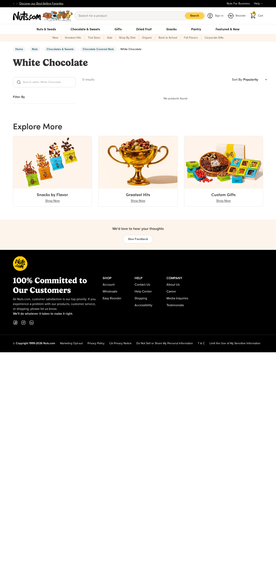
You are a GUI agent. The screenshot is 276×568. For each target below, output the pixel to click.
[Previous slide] (13, 3)
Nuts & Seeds (46, 29)
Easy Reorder (112, 298)
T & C (201, 343)
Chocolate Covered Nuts (98, 49)
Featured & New (227, 29)
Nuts (35, 49)
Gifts (118, 29)
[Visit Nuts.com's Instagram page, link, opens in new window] (23, 322)
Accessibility (143, 305)
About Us (173, 284)
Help (257, 3)
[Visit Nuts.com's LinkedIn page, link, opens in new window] (31, 322)
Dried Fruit (144, 29)
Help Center (143, 291)
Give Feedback (138, 239)
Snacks (171, 29)
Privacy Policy (95, 343)
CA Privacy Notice (120, 343)
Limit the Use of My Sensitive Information (235, 343)
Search (194, 15)
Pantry (196, 29)
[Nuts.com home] (43, 15)
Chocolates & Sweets (60, 49)
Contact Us (142, 284)
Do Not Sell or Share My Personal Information (164, 343)
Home (19, 49)
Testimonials (175, 305)
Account (109, 284)
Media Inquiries (177, 298)
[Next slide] (17, 3)
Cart (258, 14)
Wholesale (110, 291)
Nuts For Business (238, 3)
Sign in (219, 15)
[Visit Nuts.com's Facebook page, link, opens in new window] (15, 322)
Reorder (241, 15)
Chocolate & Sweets (85, 29)
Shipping (141, 298)
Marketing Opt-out (71, 343)
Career (171, 291)
